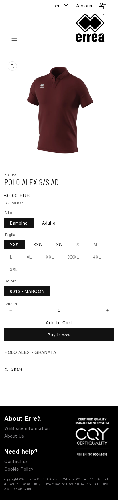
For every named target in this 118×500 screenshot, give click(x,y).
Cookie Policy (19, 469)
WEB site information (27, 428)
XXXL (76, 258)
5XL (16, 270)
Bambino (19, 223)
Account (85, 5)
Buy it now (59, 335)
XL (32, 258)
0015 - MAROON (27, 291)
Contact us (16, 461)
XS (59, 244)
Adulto (49, 223)
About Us (14, 436)
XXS (37, 244)
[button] (14, 38)
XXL (53, 258)
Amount (11, 303)
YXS (14, 244)
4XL (100, 258)
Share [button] (17, 369)
